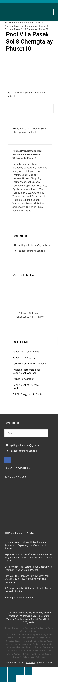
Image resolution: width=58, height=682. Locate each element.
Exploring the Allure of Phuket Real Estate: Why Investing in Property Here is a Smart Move (28, 557)
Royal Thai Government (25, 351)
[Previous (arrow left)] (3, 678)
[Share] (20, 671)
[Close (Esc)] (28, 671)
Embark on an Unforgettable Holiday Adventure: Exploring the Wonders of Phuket (25, 545)
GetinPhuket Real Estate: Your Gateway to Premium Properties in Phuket (28, 568)
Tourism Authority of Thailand (29, 363)
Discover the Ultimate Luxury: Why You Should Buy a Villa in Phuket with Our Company (26, 579)
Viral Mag (30, 662)
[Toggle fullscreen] (12, 671)
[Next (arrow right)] (12, 678)
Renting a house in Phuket (19, 597)
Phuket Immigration (23, 378)
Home (15, 128)
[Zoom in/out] (3, 671)
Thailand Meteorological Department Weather (26, 371)
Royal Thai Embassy (23, 357)
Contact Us (43, 616)
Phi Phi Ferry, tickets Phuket (28, 394)
